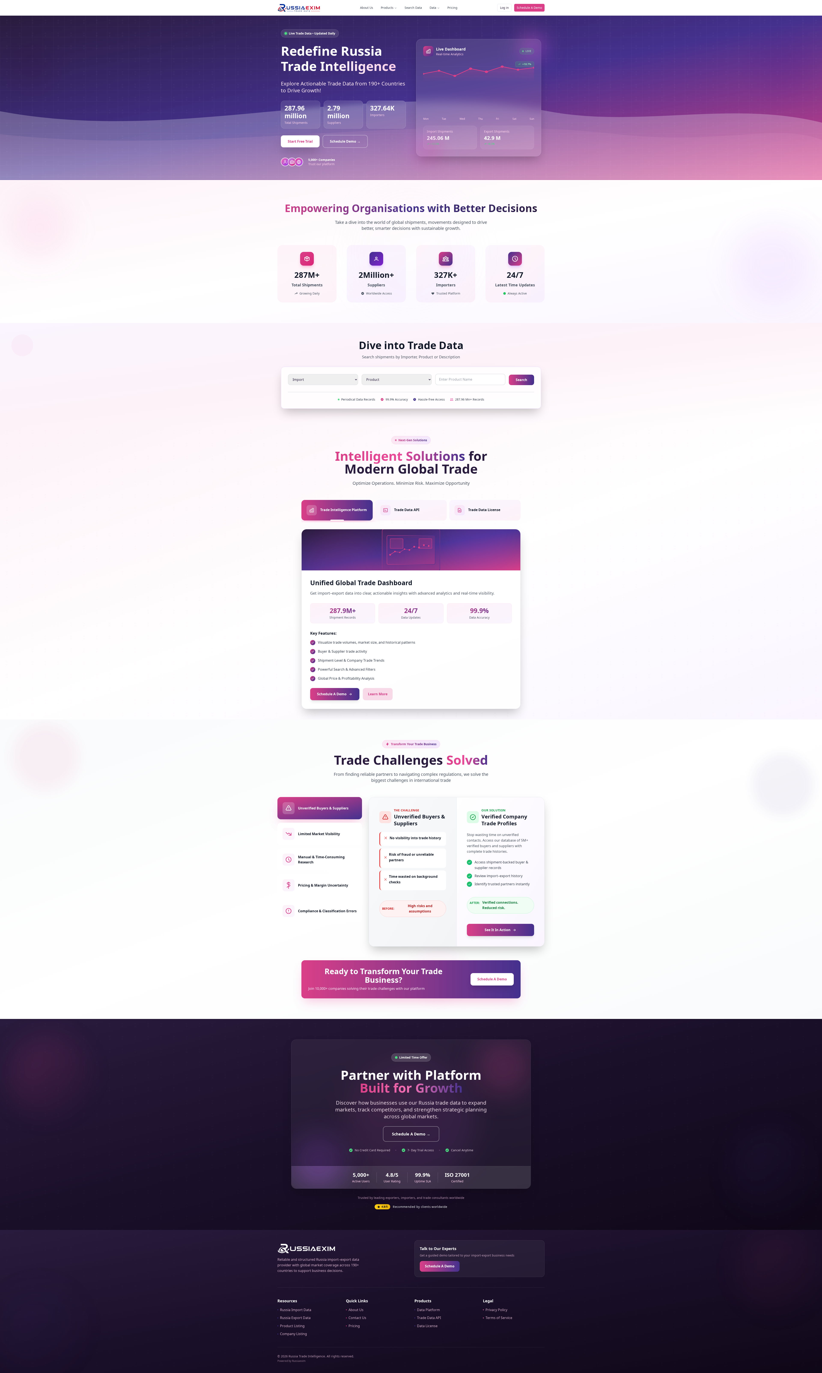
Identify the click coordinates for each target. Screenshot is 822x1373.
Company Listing (293, 1333)
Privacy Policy (496, 1309)
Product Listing (292, 1326)
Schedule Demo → (345, 141)
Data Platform (428, 1309)
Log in (504, 8)
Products (387, 8)
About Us (366, 8)
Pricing (452, 8)
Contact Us (357, 1317)
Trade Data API (429, 1317)
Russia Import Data (295, 1309)
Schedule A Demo (529, 8)
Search (521, 379)
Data (433, 8)
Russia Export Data (295, 1317)
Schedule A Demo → (411, 1134)
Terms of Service (498, 1317)
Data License (427, 1326)
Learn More (377, 694)
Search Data (413, 8)
